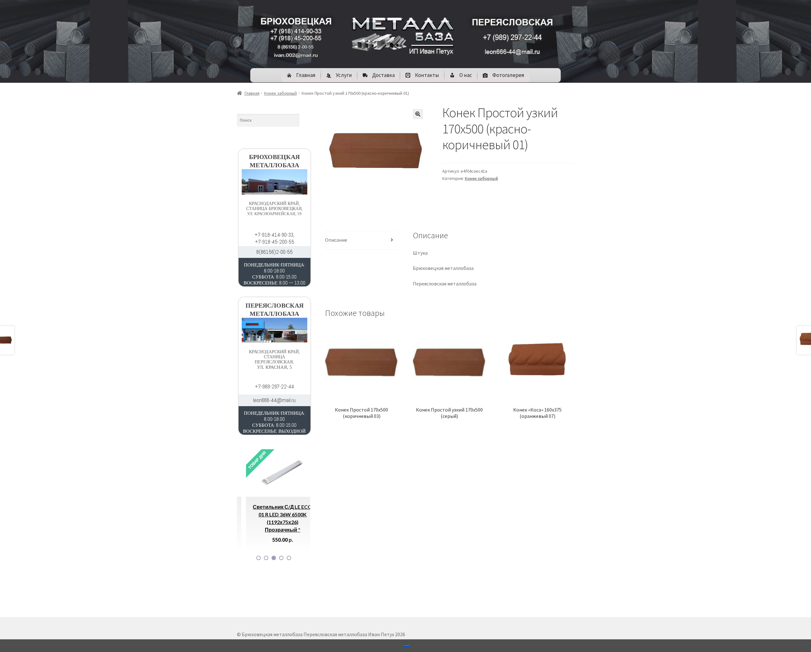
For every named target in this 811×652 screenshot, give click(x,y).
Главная (252, 93)
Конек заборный (280, 93)
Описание (336, 240)
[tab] (361, 240)
